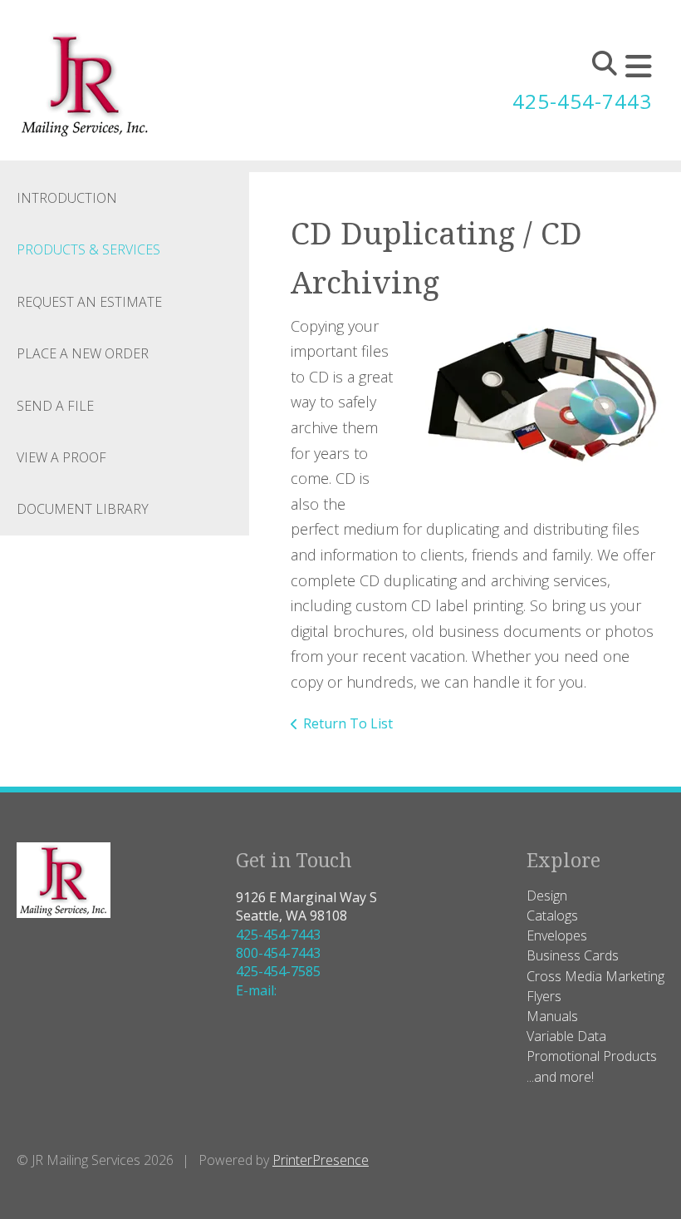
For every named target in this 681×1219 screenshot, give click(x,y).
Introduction (67, 198)
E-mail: (256, 990)
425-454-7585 (278, 971)
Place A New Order (83, 353)
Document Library (83, 509)
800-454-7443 (278, 953)
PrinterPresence (320, 1160)
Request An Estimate (89, 302)
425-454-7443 (582, 101)
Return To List (348, 723)
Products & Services (88, 249)
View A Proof (61, 457)
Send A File (55, 406)
